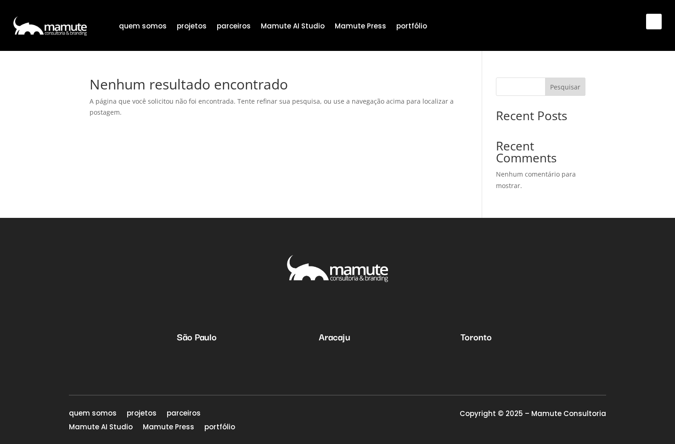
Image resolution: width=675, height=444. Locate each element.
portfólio (411, 26)
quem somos (143, 26)
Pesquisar (565, 87)
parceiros (234, 26)
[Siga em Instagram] (654, 21)
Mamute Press (360, 26)
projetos (192, 26)
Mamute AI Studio (293, 26)
